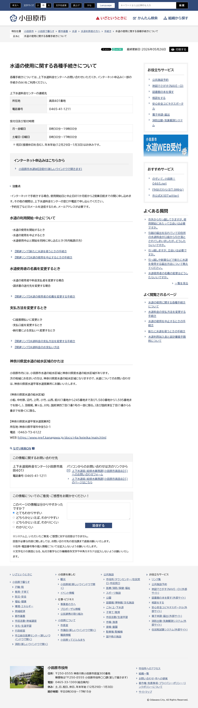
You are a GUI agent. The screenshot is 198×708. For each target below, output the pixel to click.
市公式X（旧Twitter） (165, 195)
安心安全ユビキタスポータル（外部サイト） (169, 609)
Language (106, 5)
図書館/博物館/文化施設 (120, 602)
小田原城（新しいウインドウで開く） (77, 586)
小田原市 (28, 18)
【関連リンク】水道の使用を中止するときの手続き (43, 257)
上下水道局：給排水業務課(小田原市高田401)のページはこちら (100, 480)
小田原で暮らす (46, 31)
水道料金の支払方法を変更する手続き (167, 313)
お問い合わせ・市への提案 (153, 678)
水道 (74, 31)
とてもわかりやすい (29, 513)
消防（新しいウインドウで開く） (31, 644)
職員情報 (65, 635)
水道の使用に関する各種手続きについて (167, 304)
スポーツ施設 (113, 593)
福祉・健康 (20, 601)
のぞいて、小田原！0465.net (163, 181)
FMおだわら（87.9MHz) (168, 189)
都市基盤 (63, 31)
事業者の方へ (68, 604)
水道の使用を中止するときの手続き (167, 323)
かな (88, 5)
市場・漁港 (112, 622)
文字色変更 (61, 5)
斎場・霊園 (112, 627)
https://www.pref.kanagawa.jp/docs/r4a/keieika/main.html (62, 437)
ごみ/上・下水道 (115, 607)
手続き (107, 31)
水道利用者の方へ (90, 31)
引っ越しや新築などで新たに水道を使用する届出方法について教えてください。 (168, 263)
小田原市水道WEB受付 (50, 169)
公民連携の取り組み (71, 614)
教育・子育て (22, 592)
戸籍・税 (19, 587)
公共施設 (109, 574)
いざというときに (22, 574)
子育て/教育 (113, 612)
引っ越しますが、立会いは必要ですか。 (167, 252)
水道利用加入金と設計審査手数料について (167, 338)
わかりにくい (24, 527)
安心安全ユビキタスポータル (167, 106)
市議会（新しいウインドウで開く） (78, 630)
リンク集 (156, 579)
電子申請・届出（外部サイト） (167, 616)
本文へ (15, 5)
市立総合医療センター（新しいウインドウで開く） (32, 637)
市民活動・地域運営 (26, 621)
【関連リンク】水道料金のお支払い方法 (37, 347)
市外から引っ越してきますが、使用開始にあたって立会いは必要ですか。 (167, 223)
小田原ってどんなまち (72, 640)
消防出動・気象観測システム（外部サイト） (169, 623)
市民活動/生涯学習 (117, 617)
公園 (108, 598)
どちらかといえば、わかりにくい (37, 522)
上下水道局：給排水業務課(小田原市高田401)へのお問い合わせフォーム (100, 472)
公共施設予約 (160, 79)
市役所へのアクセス (149, 668)
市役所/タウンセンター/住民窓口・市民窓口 (123, 581)
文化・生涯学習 (23, 626)
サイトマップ (145, 692)
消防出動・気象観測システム (167, 123)
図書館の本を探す (163, 91)
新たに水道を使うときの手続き (166, 331)
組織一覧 (144, 673)
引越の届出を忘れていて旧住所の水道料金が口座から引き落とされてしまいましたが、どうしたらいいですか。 (167, 239)
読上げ (76, 5)
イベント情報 (67, 593)
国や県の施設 (113, 636)
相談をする (159, 98)
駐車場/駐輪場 (114, 632)
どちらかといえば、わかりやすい (37, 517)
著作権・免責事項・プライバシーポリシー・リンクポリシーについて (162, 685)
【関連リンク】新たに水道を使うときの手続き (41, 251)
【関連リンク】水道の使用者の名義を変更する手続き (45, 296)
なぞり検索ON (22, 448)
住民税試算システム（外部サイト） (170, 629)
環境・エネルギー (24, 606)
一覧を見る (181, 283)
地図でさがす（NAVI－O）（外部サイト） (169, 591)
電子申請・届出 (161, 114)
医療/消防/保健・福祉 (118, 588)
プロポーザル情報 (70, 609)
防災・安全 (20, 596)
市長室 (64, 625)
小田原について (67, 620)
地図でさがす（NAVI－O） (167, 85)
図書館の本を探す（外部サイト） (169, 598)
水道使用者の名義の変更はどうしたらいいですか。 (168, 275)
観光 (63, 579)
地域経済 (20, 611)
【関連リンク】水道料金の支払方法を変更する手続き (45, 341)
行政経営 (20, 630)
